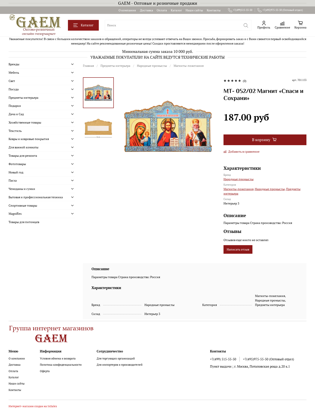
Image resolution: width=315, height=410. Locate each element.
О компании (127, 10)
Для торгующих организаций (116, 358)
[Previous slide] (126, 126)
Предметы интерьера (115, 66)
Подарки (15, 106)
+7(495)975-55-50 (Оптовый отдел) (282, 10)
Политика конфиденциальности (61, 365)
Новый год (16, 172)
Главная (88, 66)
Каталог (176, 10)
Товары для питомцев (24, 222)
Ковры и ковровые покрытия (29, 139)
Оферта (45, 371)
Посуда (14, 89)
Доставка (146, 10)
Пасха (13, 180)
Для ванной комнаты (23, 147)
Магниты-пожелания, (239, 189)
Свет (12, 81)
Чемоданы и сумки (22, 189)
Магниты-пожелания (189, 66)
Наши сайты (194, 10)
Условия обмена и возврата (58, 358)
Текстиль (15, 131)
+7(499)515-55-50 (242, 10)
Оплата (162, 10)
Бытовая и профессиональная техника (36, 197)
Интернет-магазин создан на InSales (33, 406)
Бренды (14, 64)
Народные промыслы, (270, 189)
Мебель (14, 72)
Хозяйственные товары (25, 122)
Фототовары (17, 164)
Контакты (213, 10)
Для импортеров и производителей (119, 365)
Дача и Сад (16, 114)
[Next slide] (209, 126)
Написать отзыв (238, 249)
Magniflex (15, 214)
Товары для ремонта (23, 156)
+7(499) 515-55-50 (223, 359)
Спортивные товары (23, 205)
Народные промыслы (152, 66)
